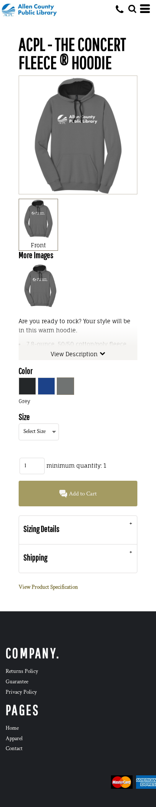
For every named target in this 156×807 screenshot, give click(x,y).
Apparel (14, 738)
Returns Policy (22, 671)
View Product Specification (48, 587)
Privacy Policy (21, 692)
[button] (132, 8)
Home (12, 728)
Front (38, 245)
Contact (14, 748)
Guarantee (17, 682)
